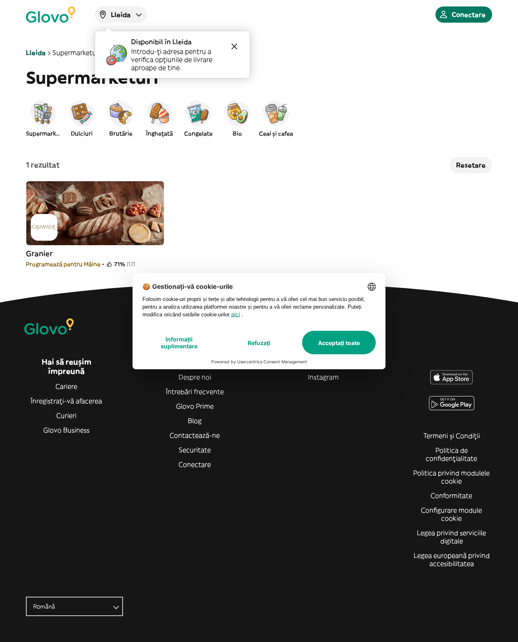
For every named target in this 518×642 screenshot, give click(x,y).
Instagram (323, 377)
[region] (259, 118)
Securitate (194, 450)
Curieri (66, 415)
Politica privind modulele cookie (451, 477)
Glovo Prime (195, 406)
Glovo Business (66, 430)
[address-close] (234, 46)
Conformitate (451, 496)
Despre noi (194, 377)
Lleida (36, 53)
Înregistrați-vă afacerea (66, 401)
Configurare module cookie (451, 514)
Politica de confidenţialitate (451, 454)
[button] (43, 118)
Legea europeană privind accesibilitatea (452, 559)
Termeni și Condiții (451, 436)
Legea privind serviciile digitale (451, 537)
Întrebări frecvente (195, 392)
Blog (195, 421)
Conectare (194, 464)
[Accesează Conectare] (50, 14)
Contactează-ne (195, 435)
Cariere (66, 386)
